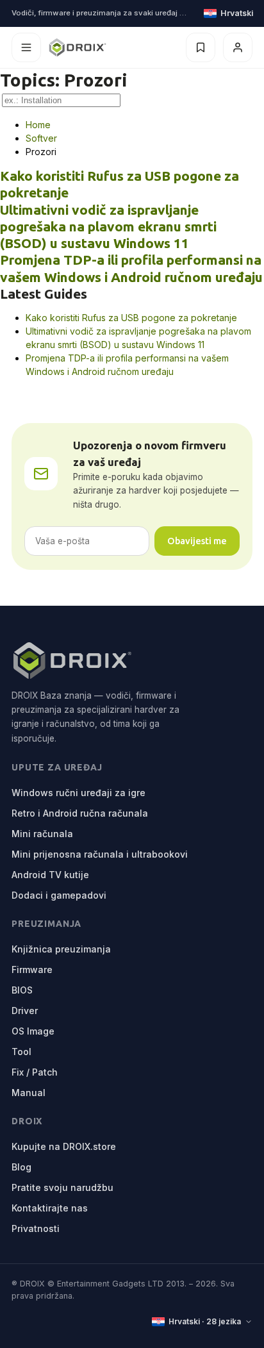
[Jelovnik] (26, 47)
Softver (41, 138)
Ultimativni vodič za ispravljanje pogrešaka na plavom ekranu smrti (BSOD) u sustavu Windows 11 (108, 226)
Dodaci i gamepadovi (59, 895)
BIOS (22, 990)
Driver (25, 1010)
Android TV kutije (50, 874)
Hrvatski (236, 13)
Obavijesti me (197, 540)
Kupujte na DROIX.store (64, 1146)
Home (38, 124)
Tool (21, 1051)
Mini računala (42, 833)
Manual (28, 1092)
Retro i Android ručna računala (80, 813)
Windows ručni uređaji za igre (78, 792)
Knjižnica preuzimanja (61, 949)
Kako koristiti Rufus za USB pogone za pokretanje (131, 317)
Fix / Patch (35, 1072)
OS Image (33, 1031)
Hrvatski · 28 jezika (205, 1321)
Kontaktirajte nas (50, 1207)
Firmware (32, 969)
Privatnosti (36, 1228)
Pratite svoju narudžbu (62, 1187)
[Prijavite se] (237, 47)
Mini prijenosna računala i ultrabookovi (100, 854)
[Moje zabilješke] (200, 47)
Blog (21, 1166)
